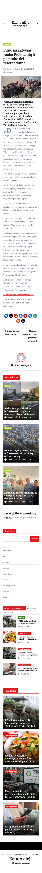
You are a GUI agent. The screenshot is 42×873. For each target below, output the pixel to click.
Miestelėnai (7, 574)
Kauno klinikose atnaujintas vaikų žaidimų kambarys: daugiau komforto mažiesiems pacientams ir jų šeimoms (21, 498)
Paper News (23, 854)
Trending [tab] (10, 612)
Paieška (9, 530)
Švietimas (7, 597)
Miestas (7, 44)
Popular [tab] (32, 608)
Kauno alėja (20, 22)
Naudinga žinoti (9, 585)
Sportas (6, 591)
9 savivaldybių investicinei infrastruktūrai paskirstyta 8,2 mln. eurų (20, 453)
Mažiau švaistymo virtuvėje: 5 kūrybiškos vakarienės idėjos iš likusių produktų (28, 640)
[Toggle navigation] (4, 23)
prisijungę (10, 517)
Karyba (5, 556)
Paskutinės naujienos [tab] (15, 608)
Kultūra (6, 562)
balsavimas (8, 72)
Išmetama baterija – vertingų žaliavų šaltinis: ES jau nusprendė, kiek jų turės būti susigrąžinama (20, 795)
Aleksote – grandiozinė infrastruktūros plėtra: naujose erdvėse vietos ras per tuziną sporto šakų (19, 413)
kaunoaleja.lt (15, 69)
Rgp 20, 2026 (26, 459)
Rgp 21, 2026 (26, 417)
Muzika (6, 580)
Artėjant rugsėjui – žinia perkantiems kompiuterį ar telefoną (28, 670)
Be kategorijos (8, 550)
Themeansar (35, 854)
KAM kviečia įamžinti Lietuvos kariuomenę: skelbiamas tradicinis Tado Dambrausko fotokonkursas (20, 725)
